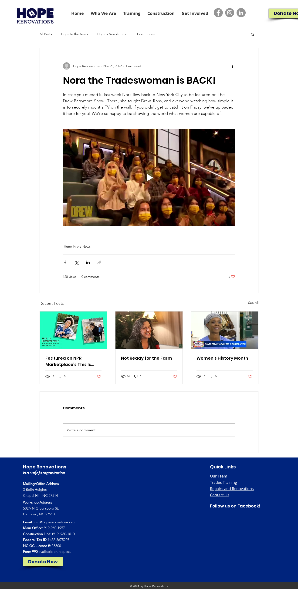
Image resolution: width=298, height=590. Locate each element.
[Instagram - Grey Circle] (229, 12)
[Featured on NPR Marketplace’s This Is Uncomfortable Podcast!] (73, 330)
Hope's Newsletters (111, 34)
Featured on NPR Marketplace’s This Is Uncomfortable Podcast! (72, 361)
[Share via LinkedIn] (88, 262)
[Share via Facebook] (65, 262)
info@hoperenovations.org (54, 522)
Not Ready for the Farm (146, 358)
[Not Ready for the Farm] (149, 330)
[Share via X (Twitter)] (76, 262)
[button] (103, 13)
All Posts (46, 34)
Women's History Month (222, 358)
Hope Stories (145, 34)
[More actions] (232, 66)
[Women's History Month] (224, 330)
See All (253, 303)
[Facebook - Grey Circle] (218, 12)
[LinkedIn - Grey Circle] (241, 12)
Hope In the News (74, 34)
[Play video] (149, 177)
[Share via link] (99, 262)
